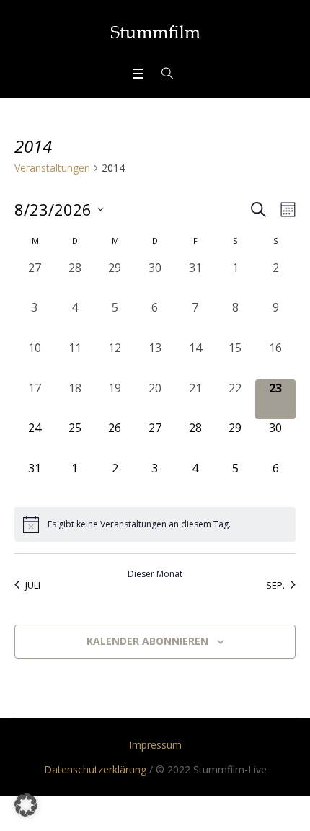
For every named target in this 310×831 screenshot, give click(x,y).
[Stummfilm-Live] (155, 31)
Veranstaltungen (52, 168)
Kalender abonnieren (147, 641)
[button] (26, 805)
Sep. (275, 585)
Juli (32, 585)
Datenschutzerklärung (95, 769)
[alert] (155, 524)
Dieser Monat (155, 574)
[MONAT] (285, 209)
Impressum (155, 745)
